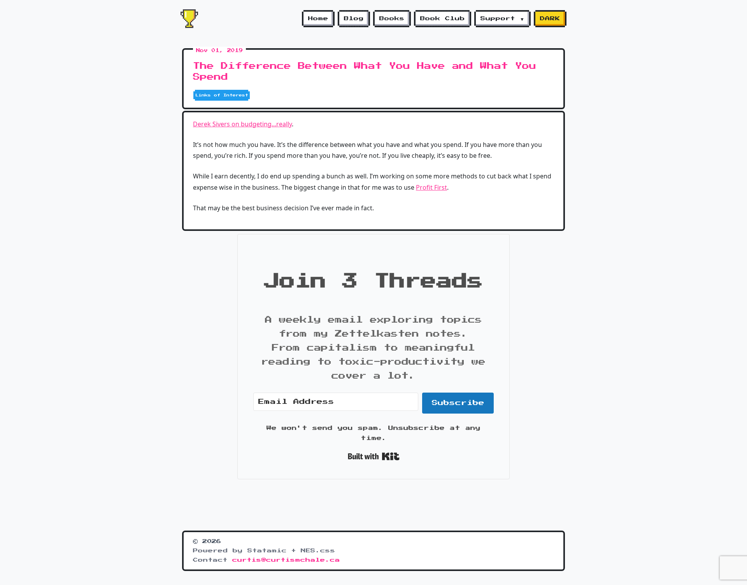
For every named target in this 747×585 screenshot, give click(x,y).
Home (318, 18)
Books (392, 18)
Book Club (442, 18)
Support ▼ (502, 18)
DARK (550, 18)
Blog (354, 18)
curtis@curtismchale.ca (286, 560)
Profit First (431, 187)
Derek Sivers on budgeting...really (242, 124)
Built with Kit (374, 456)
